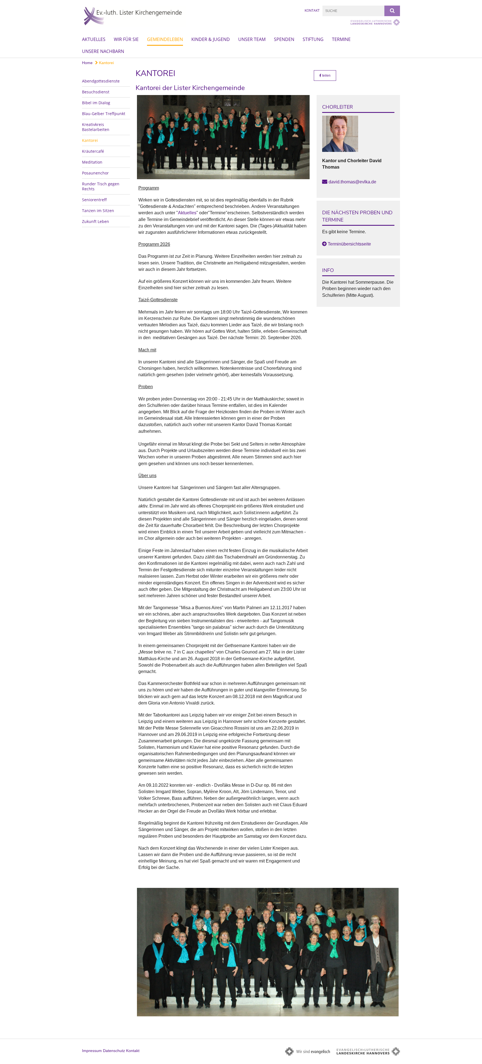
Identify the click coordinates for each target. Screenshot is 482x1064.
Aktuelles (93, 39)
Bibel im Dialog (96, 102)
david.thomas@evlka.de (352, 181)
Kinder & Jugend (210, 39)
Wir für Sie (126, 39)
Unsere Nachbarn (103, 51)
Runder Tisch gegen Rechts (100, 186)
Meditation (92, 162)
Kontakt (312, 10)
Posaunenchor (95, 173)
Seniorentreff (94, 199)
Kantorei (106, 62)
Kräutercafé (93, 151)
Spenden (284, 39)
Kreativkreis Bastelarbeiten (95, 127)
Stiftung (313, 39)
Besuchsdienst (95, 91)
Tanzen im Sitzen (98, 210)
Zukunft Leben (95, 221)
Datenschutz (114, 1050)
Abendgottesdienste (101, 81)
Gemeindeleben (165, 39)
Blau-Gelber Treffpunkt (103, 113)
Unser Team (252, 39)
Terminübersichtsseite (349, 244)
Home (87, 62)
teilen (326, 75)
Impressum (92, 1050)
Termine (341, 39)
